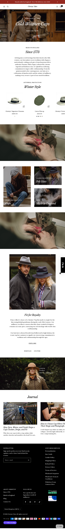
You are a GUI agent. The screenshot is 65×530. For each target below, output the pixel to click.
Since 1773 (6, 492)
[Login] (57, 6)
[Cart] (61, 6)
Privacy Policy (50, 467)
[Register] (28, 460)
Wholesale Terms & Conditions (51, 478)
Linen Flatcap (39, 111)
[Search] (7, 6)
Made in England (9, 495)
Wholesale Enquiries (52, 473)
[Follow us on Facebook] (25, 502)
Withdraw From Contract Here (50, 483)
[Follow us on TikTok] (39, 502)
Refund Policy (50, 464)
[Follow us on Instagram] (30, 502)
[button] (63, 265)
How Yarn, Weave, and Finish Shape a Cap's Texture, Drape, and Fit (19, 428)
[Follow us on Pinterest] (34, 502)
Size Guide (48, 454)
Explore (32, 334)
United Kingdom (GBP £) (11, 509)
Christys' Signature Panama (15, 111)
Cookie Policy (49, 457)
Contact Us (6, 502)
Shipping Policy (50, 460)
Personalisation (50, 451)
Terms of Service (51, 470)
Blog (4, 498)
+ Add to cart (49, 372)
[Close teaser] (60, 273)
